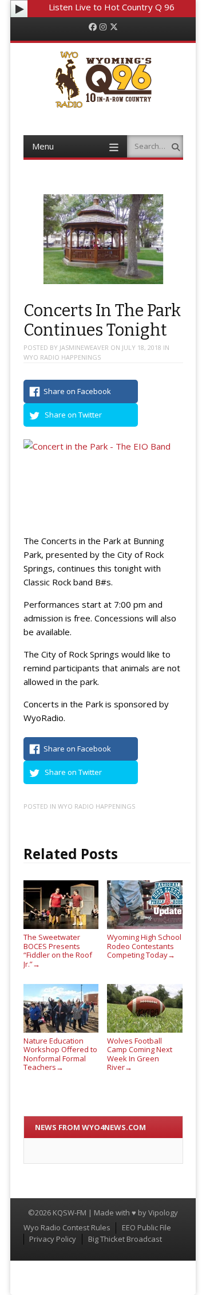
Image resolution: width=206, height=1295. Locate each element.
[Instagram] (103, 27)
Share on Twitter (73, 415)
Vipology (163, 1212)
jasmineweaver (84, 347)
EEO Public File (146, 1227)
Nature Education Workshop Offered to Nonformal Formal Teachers (60, 1054)
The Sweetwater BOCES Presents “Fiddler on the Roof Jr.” (57, 950)
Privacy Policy (52, 1239)
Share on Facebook (77, 391)
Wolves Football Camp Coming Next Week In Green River (139, 1054)
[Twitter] (114, 27)
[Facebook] (93, 27)
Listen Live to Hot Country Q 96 (112, 7)
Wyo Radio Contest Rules (66, 1227)
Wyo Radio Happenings (62, 357)
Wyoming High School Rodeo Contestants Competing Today (144, 946)
